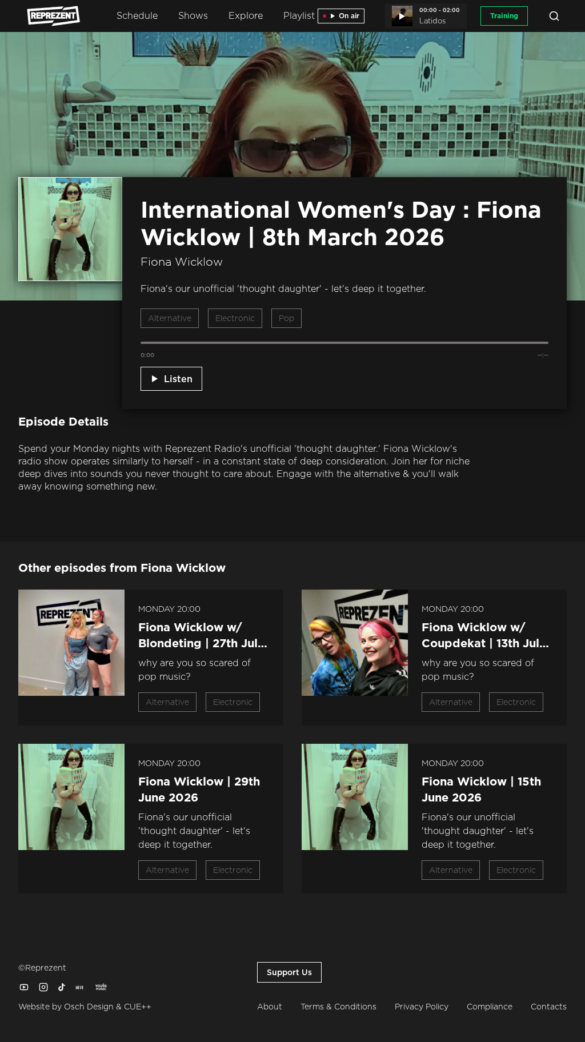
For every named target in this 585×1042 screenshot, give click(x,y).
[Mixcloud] (80, 987)
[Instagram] (43, 987)
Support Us (289, 972)
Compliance (489, 1006)
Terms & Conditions (338, 1006)
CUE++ (137, 1006)
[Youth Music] (101, 987)
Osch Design (89, 1006)
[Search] (554, 16)
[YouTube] (24, 987)
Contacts (549, 1006)
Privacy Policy (421, 1006)
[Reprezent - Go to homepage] (48, 16)
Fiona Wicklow (182, 261)
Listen (178, 378)
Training (504, 16)
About (269, 1006)
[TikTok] (61, 987)
